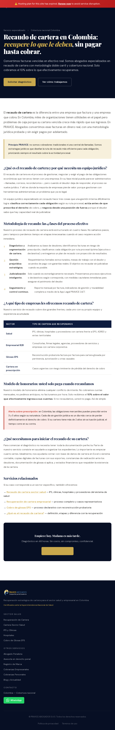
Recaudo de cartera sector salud (26, 492)
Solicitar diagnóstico (19, 81)
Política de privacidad (48, 723)
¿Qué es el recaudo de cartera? (25, 513)
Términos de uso (69, 723)
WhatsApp (16, 700)
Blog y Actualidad (12, 679)
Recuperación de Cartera (16, 619)
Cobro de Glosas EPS (14, 640)
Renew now (64, 3)
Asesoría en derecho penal (17, 659)
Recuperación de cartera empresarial (29, 501)
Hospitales (9, 635)
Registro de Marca (13, 664)
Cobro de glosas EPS (19, 507)
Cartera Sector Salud (14, 625)
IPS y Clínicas (10, 630)
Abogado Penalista (13, 654)
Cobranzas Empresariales (16, 669)
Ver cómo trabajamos (54, 81)
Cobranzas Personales (15, 674)
